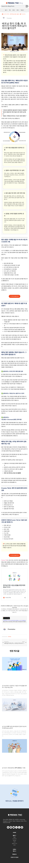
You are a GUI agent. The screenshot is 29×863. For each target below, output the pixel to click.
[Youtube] (13, 827)
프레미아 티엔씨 (14, 857)
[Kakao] (11, 827)
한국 (14, 845)
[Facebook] (8, 827)
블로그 (6, 10)
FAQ (10, 10)
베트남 (14, 840)
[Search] (27, 6)
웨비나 (17, 10)
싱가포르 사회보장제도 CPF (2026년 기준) (13, 768)
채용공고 (22, 10)
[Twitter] (16, 827)
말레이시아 (14, 843)
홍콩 (14, 837)
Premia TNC (4, 560)
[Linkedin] (22, 827)
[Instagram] (19, 827)
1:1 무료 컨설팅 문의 (14, 296)
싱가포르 (14, 838)
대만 (14, 842)
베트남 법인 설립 (15, 14)
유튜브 (13, 10)
